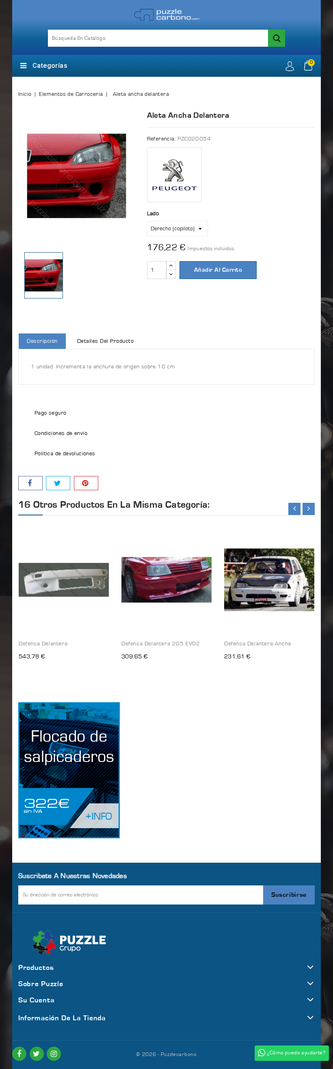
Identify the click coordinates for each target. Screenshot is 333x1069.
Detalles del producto (105, 341)
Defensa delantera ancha (257, 644)
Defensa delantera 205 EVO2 (160, 644)
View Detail (95, 526)
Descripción (42, 341)
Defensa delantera (43, 644)
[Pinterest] (86, 483)
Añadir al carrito (218, 270)
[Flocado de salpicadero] (69, 770)
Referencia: (161, 139)
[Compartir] (30, 483)
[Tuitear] (58, 483)
